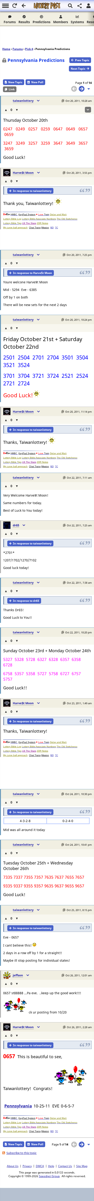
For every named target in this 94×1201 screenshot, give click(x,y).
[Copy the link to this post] (63, 100)
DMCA (40, 1166)
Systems (77, 22)
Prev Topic (82, 60)
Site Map (81, 1166)
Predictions (41, 22)
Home (6, 49)
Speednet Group (49, 1176)
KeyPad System (26, 214)
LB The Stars (29, 223)
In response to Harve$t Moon (32, 273)
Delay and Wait (58, 214)
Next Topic (78, 69)
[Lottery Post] (47, 5)
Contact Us (65, 1166)
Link (12, 89)
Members (60, 22)
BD (52, 227)
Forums (10, 22)
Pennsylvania (18, 1106)
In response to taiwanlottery (32, 191)
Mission (45, 227)
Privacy (27, 1166)
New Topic (15, 82)
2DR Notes (42, 223)
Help (51, 1166)
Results (24, 22)
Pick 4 (29, 49)
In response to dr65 (26, 601)
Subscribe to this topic (21, 1153)
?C (56, 227)
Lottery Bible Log (12, 219)
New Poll (37, 82)
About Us (12, 1166)
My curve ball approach (15, 227)
